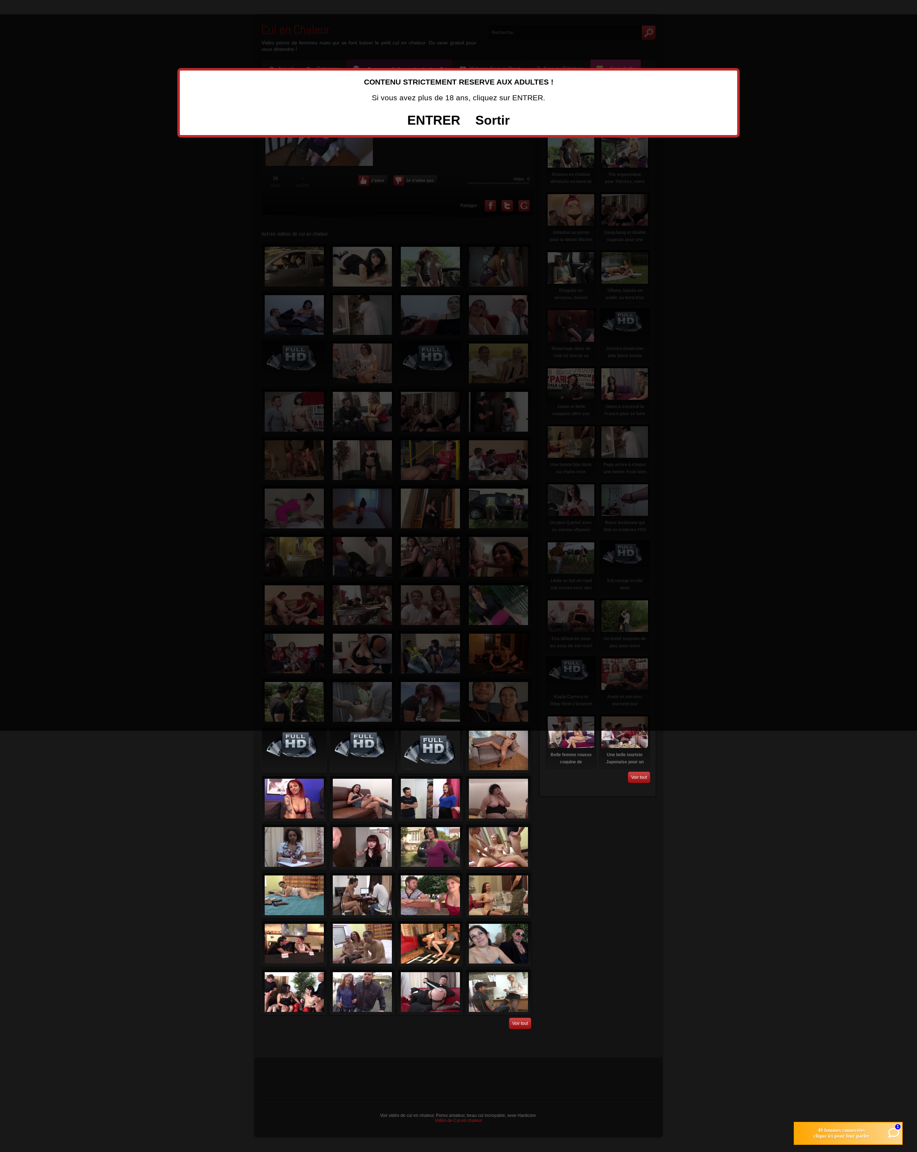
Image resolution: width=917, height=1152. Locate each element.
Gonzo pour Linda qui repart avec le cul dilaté (430, 943)
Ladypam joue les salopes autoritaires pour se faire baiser (498, 991)
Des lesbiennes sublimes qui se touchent (430, 750)
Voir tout (520, 1023)
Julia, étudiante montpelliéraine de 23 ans (498, 750)
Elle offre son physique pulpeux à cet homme (294, 750)
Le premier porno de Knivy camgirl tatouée (294, 798)
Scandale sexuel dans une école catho (294, 846)
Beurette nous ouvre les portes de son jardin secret (430, 846)
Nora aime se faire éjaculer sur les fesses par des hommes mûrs (362, 895)
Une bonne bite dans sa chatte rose (498, 895)
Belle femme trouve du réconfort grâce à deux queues (498, 846)
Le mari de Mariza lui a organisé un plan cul (498, 943)
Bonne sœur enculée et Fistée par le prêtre (430, 991)
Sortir (492, 120)
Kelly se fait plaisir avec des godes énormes (294, 895)
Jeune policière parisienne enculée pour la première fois (430, 895)
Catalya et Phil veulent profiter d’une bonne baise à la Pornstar (294, 943)
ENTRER (433, 120)
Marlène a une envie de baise (362, 798)
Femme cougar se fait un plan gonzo (294, 991)
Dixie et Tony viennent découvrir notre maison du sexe (362, 991)
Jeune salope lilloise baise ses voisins (362, 846)
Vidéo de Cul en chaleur (458, 1120)
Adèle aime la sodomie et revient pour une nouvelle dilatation (498, 798)
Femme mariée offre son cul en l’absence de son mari (430, 798)
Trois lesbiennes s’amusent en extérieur (362, 750)
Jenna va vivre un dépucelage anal (362, 943)
